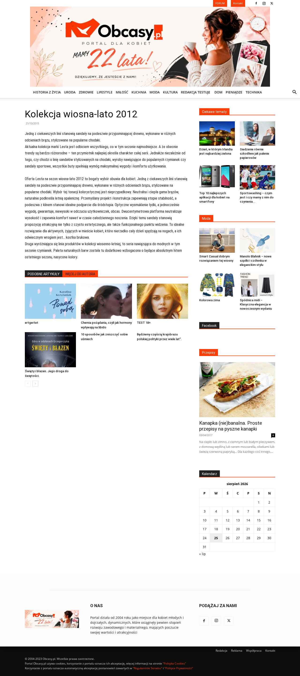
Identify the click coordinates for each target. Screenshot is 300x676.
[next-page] (35, 383)
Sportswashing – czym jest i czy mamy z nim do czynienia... (257, 197)
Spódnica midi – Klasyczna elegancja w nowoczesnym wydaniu (256, 304)
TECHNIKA (254, 92)
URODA (69, 92)
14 (248, 520)
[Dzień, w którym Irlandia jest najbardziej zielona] (217, 133)
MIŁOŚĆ (122, 92)
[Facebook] (256, 3)
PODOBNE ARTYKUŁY (44, 274)
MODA (155, 92)
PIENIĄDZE (234, 92)
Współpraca (254, 651)
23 (269, 529)
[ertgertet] (50, 301)
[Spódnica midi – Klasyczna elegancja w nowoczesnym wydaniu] (257, 284)
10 (204, 520)
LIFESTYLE (104, 92)
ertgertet (31, 322)
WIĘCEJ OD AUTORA (80, 274)
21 (248, 529)
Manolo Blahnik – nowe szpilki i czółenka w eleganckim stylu (255, 261)
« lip (202, 554)
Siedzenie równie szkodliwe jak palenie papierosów (254, 154)
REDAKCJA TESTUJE (195, 92)
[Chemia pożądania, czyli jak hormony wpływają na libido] (106, 301)
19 (227, 529)
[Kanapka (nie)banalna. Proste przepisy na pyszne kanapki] (237, 389)
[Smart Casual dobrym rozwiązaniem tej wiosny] (217, 240)
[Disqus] (106, 461)
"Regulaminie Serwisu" (147, 668)
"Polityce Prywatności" (178, 668)
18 (216, 529)
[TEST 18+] (162, 301)
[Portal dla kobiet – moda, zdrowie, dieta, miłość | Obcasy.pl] (150, 47)
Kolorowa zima (209, 300)
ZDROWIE (86, 92)
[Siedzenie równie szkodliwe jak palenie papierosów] (257, 133)
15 (259, 520)
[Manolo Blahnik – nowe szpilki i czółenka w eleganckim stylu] (257, 240)
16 (269, 520)
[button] (294, 92)
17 (204, 529)
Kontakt (270, 651)
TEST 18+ (144, 322)
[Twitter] (271, 3)
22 (259, 529)
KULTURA (170, 92)
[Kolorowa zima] (217, 284)
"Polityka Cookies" (174, 663)
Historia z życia (47, 92)
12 (227, 520)
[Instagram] (263, 3)
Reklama (236, 651)
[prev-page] (28, 383)
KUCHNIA (138, 92)
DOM (218, 92)
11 (216, 520)
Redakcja (221, 651)
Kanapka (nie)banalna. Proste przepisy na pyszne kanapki (230, 426)
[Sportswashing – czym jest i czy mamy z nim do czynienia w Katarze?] (257, 177)
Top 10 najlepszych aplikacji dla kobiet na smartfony (214, 197)
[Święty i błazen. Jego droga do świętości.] (50, 349)
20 (238, 529)
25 (216, 538)
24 (204, 538)
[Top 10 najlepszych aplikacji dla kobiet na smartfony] (217, 177)
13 (238, 520)
